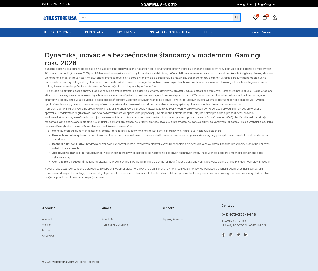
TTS (206, 32)
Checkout (48, 235)
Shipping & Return (172, 219)
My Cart (47, 230)
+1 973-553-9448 (62, 4)
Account (47, 219)
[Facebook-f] (223, 235)
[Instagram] (231, 235)
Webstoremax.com (62, 261)
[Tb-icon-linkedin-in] (246, 235)
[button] (264, 17)
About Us (107, 219)
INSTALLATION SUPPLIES (168, 32)
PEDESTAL (93, 32)
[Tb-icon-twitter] (238, 235)
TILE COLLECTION (55, 32)
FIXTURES (125, 32)
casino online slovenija (220, 73)
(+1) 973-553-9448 (239, 214)
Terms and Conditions (115, 224)
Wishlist (46, 224)
